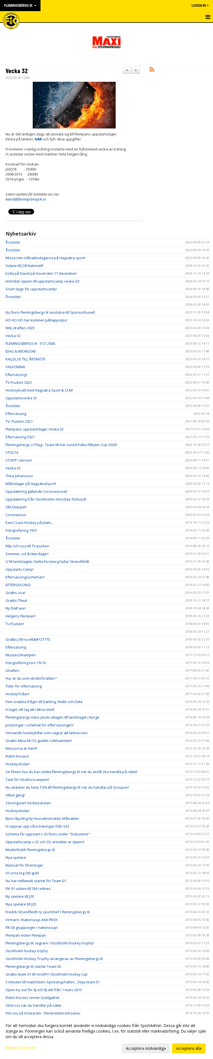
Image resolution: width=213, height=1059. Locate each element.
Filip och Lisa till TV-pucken (27, 545)
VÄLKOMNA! (15, 366)
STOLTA (12, 452)
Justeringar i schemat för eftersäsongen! (39, 725)
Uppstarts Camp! (20, 569)
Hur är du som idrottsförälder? (31, 678)
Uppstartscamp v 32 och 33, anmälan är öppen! (45, 841)
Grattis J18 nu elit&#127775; (28, 639)
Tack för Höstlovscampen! (27, 779)
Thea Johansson (19, 475)
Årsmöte (13, 242)
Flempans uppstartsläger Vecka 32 (35, 429)
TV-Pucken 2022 (19, 382)
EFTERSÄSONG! (18, 584)
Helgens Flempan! (21, 615)
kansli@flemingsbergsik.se (26, 199)
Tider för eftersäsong (24, 686)
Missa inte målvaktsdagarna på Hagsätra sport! (45, 257)
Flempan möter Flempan (26, 935)
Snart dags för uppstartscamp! (31, 288)
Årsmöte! (13, 296)
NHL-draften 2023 (20, 327)
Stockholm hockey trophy (27, 950)
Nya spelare (16, 857)
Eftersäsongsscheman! (25, 577)
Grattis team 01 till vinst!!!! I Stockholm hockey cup (47, 974)
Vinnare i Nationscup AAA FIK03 (31, 919)
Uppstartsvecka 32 (21, 397)
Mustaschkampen (21, 654)
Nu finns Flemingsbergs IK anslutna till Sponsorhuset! (50, 312)
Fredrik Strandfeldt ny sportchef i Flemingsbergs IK (48, 911)
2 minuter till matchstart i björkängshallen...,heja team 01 (53, 981)
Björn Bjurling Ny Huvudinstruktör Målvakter (42, 818)
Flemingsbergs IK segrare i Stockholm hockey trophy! (50, 943)
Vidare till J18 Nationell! (24, 265)
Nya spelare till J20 (21, 904)
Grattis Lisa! (15, 592)
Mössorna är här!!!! (21, 748)
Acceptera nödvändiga (146, 1048)
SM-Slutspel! (16, 506)
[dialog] (106, 1037)
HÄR (38, 139)
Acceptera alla (188, 1048)
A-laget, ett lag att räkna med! (30, 709)
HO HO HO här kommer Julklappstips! (36, 320)
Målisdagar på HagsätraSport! (31, 483)
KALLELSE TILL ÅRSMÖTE (25, 359)
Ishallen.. (13, 670)
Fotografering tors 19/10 (26, 662)
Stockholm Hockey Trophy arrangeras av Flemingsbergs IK (54, 958)
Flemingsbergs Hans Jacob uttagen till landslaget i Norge (52, 717)
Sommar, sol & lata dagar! (27, 553)
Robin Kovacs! (17, 756)
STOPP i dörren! (19, 460)
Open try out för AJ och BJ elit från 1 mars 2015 (44, 989)
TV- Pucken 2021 (19, 421)
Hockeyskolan (17, 763)
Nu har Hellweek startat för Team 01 (36, 880)
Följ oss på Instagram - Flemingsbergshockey (43, 1013)
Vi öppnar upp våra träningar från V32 (37, 826)
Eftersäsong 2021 (20, 436)
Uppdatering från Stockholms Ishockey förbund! (46, 499)
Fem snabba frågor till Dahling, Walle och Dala (44, 701)
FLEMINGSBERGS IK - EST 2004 (30, 343)
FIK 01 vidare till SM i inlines (28, 888)
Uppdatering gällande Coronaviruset (36, 491)
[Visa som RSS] (151, 70)
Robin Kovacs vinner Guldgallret (32, 997)
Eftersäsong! (16, 374)
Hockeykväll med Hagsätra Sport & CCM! (39, 390)
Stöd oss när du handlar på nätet (33, 1005)
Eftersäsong (16, 413)
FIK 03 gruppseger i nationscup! (32, 927)
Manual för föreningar (24, 865)
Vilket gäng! (15, 795)
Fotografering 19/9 (21, 530)
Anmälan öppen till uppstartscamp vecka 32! (43, 281)
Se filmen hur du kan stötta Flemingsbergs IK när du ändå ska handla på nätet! (71, 771)
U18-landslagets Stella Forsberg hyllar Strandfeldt (47, 561)
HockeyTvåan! (17, 693)
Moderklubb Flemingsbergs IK (30, 849)
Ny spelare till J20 (20, 896)
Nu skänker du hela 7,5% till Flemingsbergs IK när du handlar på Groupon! (67, 787)
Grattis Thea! (16, 600)
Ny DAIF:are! (16, 608)
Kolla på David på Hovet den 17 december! (41, 273)
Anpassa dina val (21, 1047)
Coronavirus (16, 514)
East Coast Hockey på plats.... (30, 522)
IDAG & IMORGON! (21, 351)
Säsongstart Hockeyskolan (28, 802)
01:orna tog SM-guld (22, 872)
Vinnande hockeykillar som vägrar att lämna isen (47, 732)
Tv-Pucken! (15, 623)
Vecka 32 (17, 71)
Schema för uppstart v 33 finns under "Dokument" (48, 834)
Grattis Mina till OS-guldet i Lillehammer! (39, 740)
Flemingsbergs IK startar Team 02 (33, 966)
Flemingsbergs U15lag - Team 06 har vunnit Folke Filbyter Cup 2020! (61, 444)
